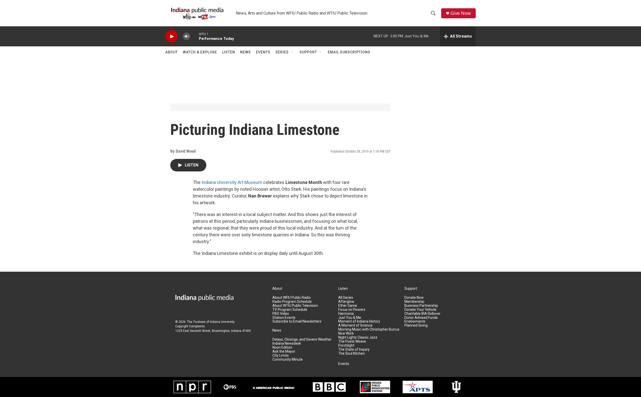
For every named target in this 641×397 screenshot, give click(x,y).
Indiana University (222, 322)
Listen (228, 52)
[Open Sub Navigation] (292, 52)
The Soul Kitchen (351, 353)
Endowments (414, 321)
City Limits (280, 355)
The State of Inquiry (354, 349)
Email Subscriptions (349, 52)
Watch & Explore (200, 52)
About (171, 52)
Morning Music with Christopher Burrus (368, 329)
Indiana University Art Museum (232, 182)
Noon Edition (282, 347)
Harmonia (346, 314)
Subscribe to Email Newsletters (297, 321)
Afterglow (346, 302)
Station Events (283, 318)
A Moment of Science (355, 325)
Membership (414, 302)
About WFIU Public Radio (291, 298)
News (245, 52)
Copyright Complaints (190, 326)
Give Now (460, 13)
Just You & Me (349, 318)
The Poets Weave (352, 341)
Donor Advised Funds (421, 318)
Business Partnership (421, 306)
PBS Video (280, 314)
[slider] (194, 36)
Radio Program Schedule (292, 302)
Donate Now (414, 298)
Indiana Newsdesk (286, 343)
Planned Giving (416, 325)
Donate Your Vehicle (420, 310)
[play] (172, 36)
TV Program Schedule (289, 310)
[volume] (186, 36)
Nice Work (346, 333)
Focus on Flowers (351, 310)
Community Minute (287, 359)
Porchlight (346, 345)
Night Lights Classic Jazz (357, 337)
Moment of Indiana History (359, 321)
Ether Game (347, 306)
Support (308, 52)
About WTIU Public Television (295, 306)
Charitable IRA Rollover (422, 314)
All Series (345, 298)
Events (263, 52)
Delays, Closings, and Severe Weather (302, 339)
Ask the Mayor (283, 351)
